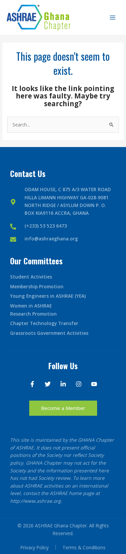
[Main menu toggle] (113, 18)
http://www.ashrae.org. (36, 501)
